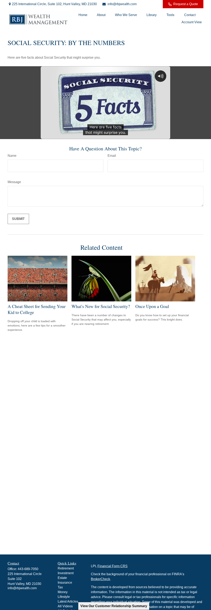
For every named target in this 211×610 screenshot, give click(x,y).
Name (12, 155)
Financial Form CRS (112, 566)
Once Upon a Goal (152, 306)
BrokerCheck (100, 579)
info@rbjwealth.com (122, 4)
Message (14, 182)
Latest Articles (68, 601)
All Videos (65, 606)
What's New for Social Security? (101, 306)
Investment (66, 573)
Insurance (65, 582)
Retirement (66, 568)
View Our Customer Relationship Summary (113, 606)
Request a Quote (185, 4)
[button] (83, 15)
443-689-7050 (28, 569)
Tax (60, 587)
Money (63, 592)
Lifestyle (64, 596)
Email (112, 155)
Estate (62, 578)
